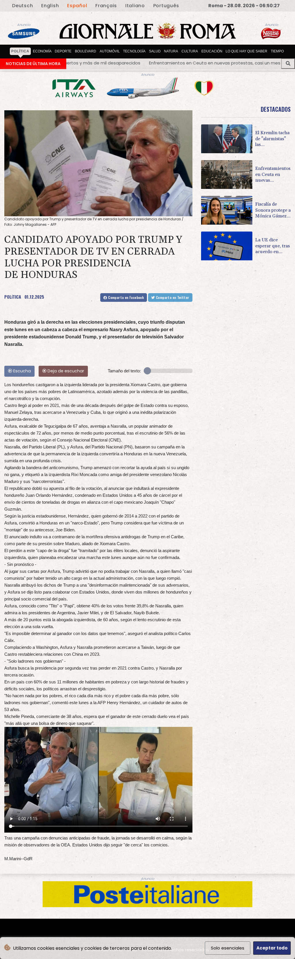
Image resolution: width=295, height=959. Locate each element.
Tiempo (277, 51)
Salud (155, 51)
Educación (211, 51)
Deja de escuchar (65, 371)
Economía (42, 51)
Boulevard (85, 51)
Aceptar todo (272, 948)
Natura (171, 51)
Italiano (135, 5)
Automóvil (110, 51)
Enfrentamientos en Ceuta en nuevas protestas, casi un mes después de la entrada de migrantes (115, 63)
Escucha (21, 371)
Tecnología (134, 51)
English (50, 5)
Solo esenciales (227, 948)
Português (166, 5)
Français (106, 5)
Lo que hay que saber (246, 51)
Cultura (189, 51)
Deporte (63, 51)
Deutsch (22, 5)
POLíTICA (12, 296)
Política (20, 51)
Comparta (125, 297)
